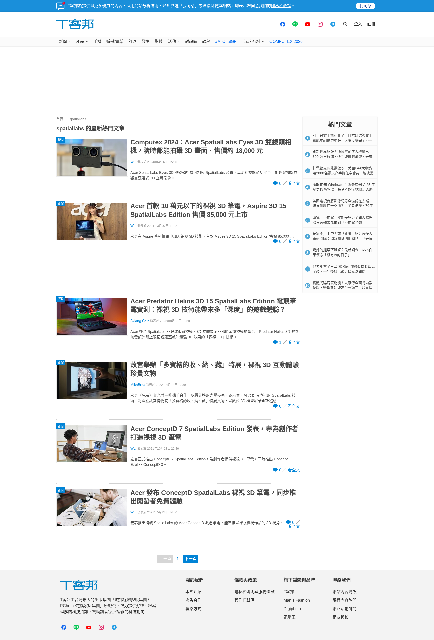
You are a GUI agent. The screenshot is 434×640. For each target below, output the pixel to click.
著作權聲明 (244, 600)
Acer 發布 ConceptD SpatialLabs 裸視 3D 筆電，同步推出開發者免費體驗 (213, 497)
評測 (133, 41)
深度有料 (252, 41)
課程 (206, 41)
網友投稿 (341, 617)
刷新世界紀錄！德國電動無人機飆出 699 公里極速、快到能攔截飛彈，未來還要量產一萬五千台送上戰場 (342, 157)
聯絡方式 (193, 609)
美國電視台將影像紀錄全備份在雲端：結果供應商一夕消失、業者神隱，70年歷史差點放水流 (343, 206)
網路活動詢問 (345, 609)
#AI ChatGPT (227, 41)
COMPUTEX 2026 (286, 41)
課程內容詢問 (345, 600)
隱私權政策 (281, 6)
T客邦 (289, 592)
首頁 (59, 119)
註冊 (371, 24)
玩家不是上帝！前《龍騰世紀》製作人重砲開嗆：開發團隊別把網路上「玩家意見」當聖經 (342, 238)
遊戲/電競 (115, 41)
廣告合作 (193, 600)
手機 (97, 41)
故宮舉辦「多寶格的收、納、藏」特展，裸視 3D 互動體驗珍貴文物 (214, 369)
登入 (358, 24)
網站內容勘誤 (345, 592)
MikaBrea (137, 385)
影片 (159, 41)
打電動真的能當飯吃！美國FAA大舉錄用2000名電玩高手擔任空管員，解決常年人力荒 (343, 173)
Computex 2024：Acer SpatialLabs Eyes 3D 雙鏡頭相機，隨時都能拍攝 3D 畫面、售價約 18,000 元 (210, 146)
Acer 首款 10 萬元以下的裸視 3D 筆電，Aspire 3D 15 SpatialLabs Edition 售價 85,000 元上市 (208, 210)
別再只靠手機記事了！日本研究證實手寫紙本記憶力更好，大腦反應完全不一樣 (342, 140)
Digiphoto (292, 609)
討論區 (191, 41)
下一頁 (191, 559)
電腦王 (290, 617)
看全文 (294, 183)
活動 (172, 41)
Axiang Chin (139, 321)
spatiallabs (77, 119)
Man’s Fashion (297, 600)
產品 (80, 41)
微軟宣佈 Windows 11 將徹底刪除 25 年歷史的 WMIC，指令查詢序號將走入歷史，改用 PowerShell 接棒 (344, 189)
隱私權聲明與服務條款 (254, 592)
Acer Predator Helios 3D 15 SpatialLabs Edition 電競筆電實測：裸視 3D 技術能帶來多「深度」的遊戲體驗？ (213, 305)
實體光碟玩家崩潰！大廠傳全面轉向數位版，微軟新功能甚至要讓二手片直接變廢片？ (342, 288)
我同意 (365, 6)
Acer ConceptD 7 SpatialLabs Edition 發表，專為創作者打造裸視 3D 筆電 (214, 433)
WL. (133, 162)
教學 (146, 41)
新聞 (63, 41)
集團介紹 (193, 592)
